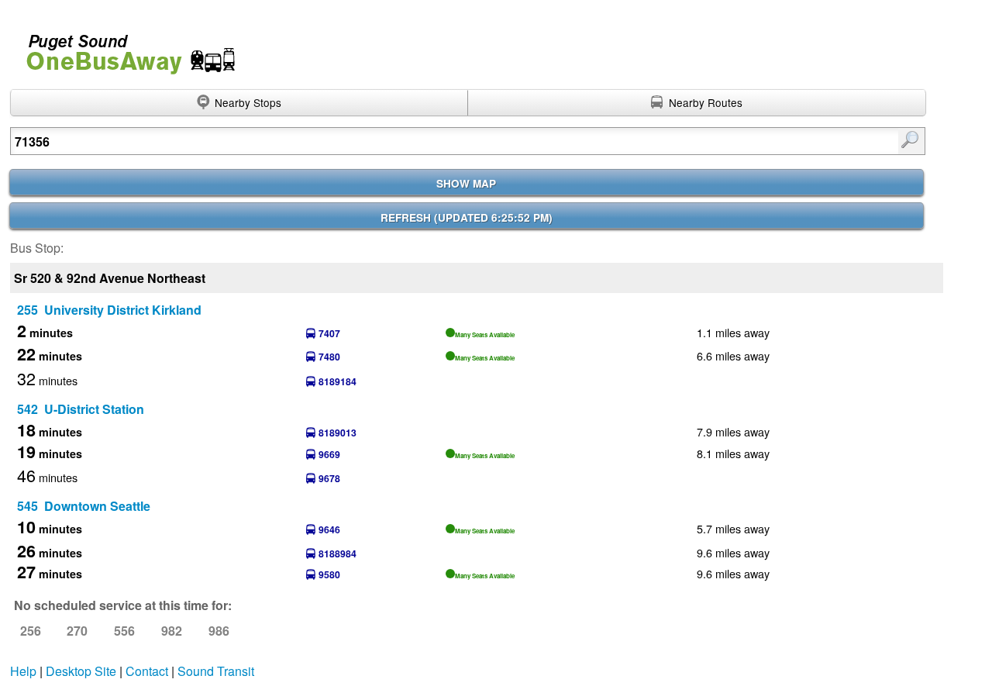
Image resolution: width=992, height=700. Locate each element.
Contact (147, 671)
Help (23, 671)
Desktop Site (81, 671)
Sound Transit (215, 671)
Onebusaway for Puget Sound (124, 47)
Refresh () (467, 217)
